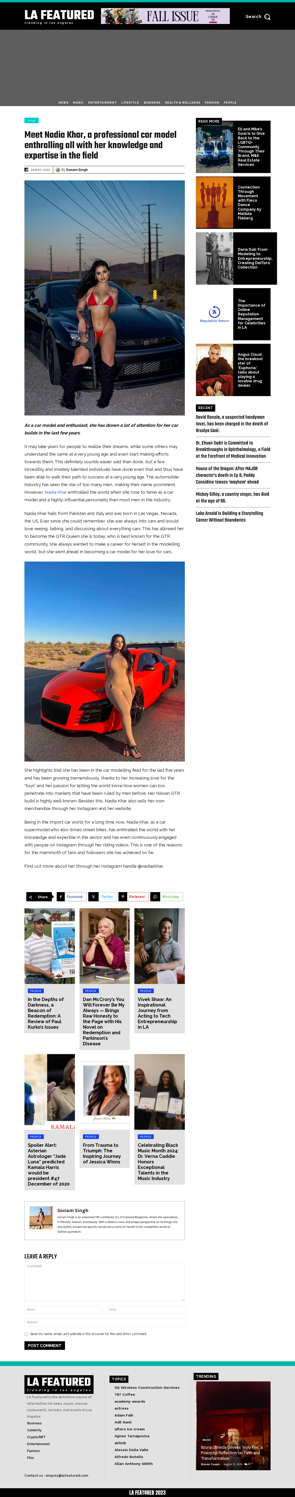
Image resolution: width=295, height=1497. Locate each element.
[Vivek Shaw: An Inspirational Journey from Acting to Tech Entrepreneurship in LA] (159, 946)
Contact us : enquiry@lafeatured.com (56, 1475)
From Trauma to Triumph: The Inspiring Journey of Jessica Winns (102, 1153)
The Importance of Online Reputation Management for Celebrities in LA (252, 314)
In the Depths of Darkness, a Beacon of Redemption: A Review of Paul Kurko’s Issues (46, 1013)
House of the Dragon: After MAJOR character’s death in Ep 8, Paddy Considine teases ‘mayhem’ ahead (227, 475)
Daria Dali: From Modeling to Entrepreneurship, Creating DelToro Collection (255, 258)
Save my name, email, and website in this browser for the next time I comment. (88, 1334)
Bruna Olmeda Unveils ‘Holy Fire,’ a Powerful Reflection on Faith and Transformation (232, 1453)
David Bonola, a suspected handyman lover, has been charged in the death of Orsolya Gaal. (232, 424)
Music (207, 1440)
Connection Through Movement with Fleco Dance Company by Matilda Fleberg (249, 202)
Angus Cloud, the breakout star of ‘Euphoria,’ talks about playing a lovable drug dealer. (250, 370)
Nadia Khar (56, 492)
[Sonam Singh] (59, 169)
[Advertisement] (147, 64)
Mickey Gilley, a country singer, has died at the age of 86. (232, 497)
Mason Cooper (210, 1464)
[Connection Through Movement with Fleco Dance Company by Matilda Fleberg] (214, 202)
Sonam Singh (77, 170)
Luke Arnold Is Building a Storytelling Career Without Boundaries (229, 517)
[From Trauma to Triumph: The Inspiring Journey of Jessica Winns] (105, 1092)
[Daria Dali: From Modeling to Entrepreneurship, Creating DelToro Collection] (214, 258)
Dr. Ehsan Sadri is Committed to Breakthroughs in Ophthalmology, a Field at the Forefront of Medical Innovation (233, 449)
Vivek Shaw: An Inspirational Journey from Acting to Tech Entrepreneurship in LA (157, 1013)
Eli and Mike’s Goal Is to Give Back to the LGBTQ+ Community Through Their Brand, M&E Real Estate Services (251, 147)
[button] (259, 16)
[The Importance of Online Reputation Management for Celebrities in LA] (214, 314)
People (31, 120)
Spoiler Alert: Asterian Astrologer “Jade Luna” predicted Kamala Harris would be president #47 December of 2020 (49, 1164)
